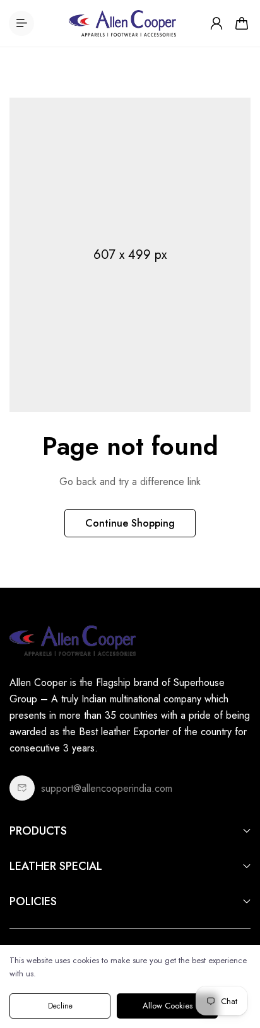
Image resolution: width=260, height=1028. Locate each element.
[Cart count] (241, 23)
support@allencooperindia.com (106, 788)
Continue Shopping (130, 523)
